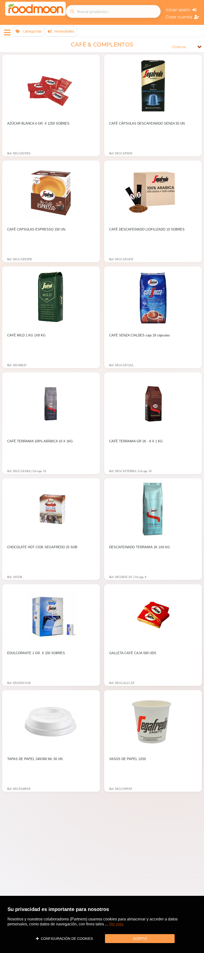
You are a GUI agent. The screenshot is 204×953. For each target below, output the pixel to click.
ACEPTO (140, 939)
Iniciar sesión (179, 9)
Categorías (32, 31)
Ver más (116, 924)
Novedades (63, 31)
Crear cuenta (180, 17)
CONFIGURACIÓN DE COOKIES (66, 939)
